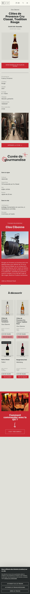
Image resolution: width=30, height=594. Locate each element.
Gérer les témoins (15, 591)
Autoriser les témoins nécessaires (15, 587)
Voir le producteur (8, 281)
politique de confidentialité (10, 578)
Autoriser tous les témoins (15, 583)
